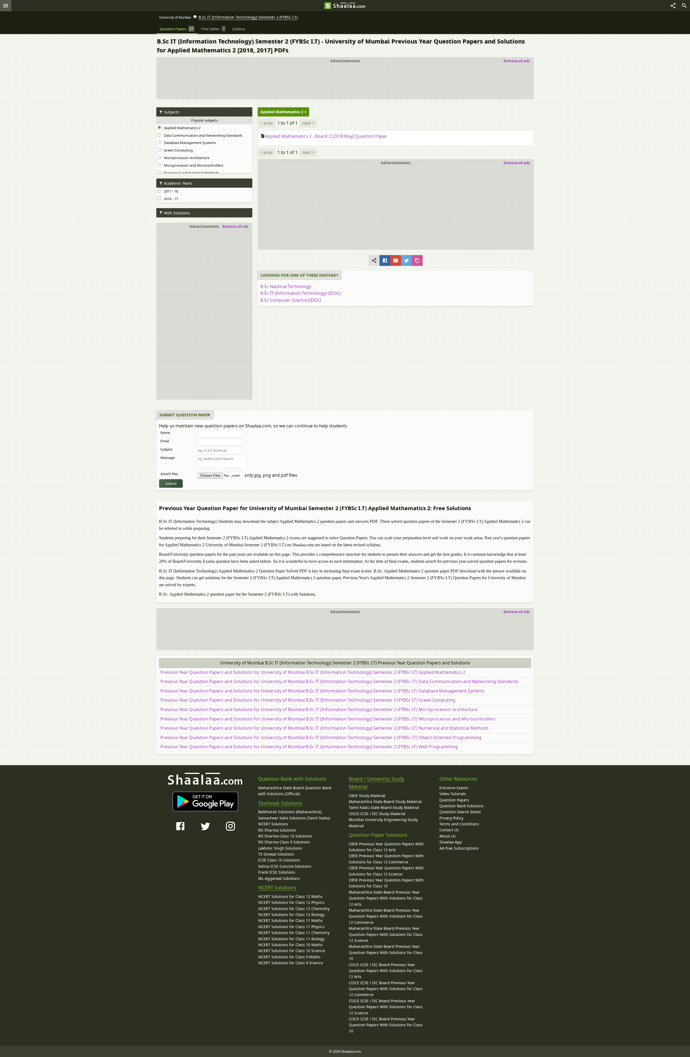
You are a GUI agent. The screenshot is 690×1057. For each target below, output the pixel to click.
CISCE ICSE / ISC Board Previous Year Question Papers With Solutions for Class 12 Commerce (386, 988)
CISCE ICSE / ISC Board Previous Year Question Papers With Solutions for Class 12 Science (386, 1006)
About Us (447, 836)
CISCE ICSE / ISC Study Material (377, 813)
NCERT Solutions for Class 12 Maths (290, 896)
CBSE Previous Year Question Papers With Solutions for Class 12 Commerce (386, 858)
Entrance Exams (453, 787)
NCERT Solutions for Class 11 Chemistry (294, 932)
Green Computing (177, 150)
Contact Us (449, 829)
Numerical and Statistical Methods (190, 172)
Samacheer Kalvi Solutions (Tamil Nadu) (294, 818)
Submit (171, 483)
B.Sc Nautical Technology (285, 286)
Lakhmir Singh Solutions (280, 848)
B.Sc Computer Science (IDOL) (290, 300)
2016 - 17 (170, 198)
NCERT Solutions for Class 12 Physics (291, 902)
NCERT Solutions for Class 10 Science (291, 950)
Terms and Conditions (459, 823)
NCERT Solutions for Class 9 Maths (289, 956)
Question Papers (454, 799)
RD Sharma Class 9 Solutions (284, 842)
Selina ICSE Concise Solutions (284, 866)
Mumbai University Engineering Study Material (383, 822)
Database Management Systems (189, 142)
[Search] (684, 5)
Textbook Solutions (280, 803)
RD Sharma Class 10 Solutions (285, 836)
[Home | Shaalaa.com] (328, 5)
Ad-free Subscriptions (459, 848)
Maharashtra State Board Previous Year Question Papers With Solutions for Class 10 (386, 952)
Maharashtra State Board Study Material (385, 801)
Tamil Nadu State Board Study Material (384, 807)
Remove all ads (516, 61)
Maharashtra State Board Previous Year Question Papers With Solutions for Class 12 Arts (386, 898)
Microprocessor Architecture (185, 157)
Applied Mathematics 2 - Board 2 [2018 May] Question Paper (326, 136)
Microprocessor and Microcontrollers (192, 165)
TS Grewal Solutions (276, 854)
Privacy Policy (451, 818)
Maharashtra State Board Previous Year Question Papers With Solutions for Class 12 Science (386, 934)
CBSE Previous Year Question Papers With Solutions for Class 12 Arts (386, 846)
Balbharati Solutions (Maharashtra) (290, 811)
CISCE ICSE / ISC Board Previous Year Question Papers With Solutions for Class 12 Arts (386, 970)
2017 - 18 (170, 191)
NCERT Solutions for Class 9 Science (290, 962)
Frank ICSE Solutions (276, 872)
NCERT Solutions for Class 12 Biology (291, 914)
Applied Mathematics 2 (181, 127)
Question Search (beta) (460, 811)
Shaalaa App (450, 842)
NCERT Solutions (273, 823)
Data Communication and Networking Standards (202, 135)
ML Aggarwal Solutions (279, 878)
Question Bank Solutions (461, 805)
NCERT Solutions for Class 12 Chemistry (294, 908)
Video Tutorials (452, 793)
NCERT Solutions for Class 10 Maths (290, 944)
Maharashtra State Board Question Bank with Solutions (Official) (294, 790)
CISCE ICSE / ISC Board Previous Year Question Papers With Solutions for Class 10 (386, 1025)
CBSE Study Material (367, 795)
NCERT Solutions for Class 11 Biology (291, 938)
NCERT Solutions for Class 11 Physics (291, 926)
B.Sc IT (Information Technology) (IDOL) (300, 293)
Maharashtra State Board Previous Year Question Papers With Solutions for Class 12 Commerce (386, 916)
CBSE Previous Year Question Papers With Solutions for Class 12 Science (386, 870)
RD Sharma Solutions (277, 830)
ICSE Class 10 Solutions (279, 860)
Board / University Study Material (376, 782)
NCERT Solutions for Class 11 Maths (290, 920)
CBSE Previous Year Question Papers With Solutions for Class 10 (386, 882)
